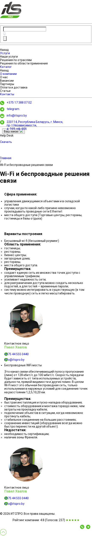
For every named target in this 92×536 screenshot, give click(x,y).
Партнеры (7, 84)
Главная (5, 158)
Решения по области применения (24, 63)
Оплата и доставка (13, 87)
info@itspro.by (17, 115)
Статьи (5, 91)
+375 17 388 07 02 (19, 102)
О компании (8, 74)
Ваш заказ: (12, 131)
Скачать (6, 142)
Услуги (5, 53)
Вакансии (7, 80)
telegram (13, 109)
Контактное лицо (16, 343)
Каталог (6, 66)
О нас (4, 77)
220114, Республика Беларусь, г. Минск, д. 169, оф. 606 (35, 125)
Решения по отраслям (16, 60)
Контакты (7, 94)
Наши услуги (9, 56)
